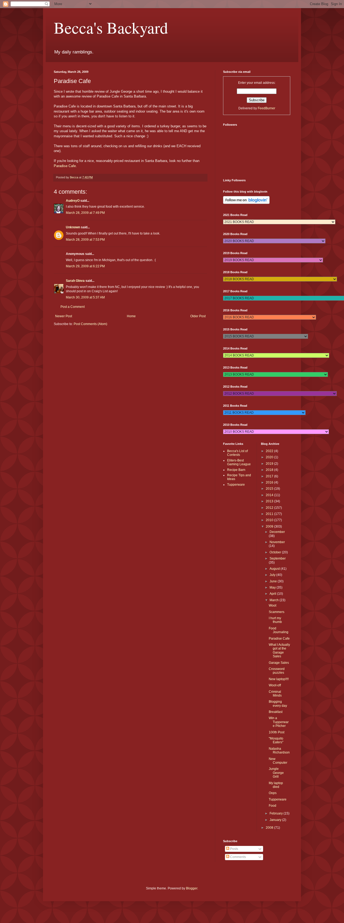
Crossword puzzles (277, 671)
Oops (273, 793)
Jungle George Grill (276, 772)
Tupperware (236, 484)
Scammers (276, 612)
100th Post (276, 732)
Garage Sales (279, 663)
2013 (270, 501)
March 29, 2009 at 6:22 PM (85, 266)
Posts (233, 849)
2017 (270, 476)
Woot (272, 605)
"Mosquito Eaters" (276, 740)
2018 (270, 470)
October (276, 552)
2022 (270, 451)
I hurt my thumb (275, 620)
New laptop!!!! (279, 679)
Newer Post (63, 316)
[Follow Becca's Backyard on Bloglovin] (246, 203)
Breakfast (275, 712)
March (275, 600)
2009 (270, 526)
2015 (270, 489)
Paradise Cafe (65, 166)
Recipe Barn (236, 470)
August (275, 569)
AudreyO (73, 201)
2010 (270, 520)
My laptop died (276, 785)
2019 (270, 464)
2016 (270, 482)
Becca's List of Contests (237, 453)
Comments (237, 857)
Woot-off (275, 685)
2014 (270, 495)
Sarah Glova (75, 281)
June (274, 581)
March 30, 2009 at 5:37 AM (85, 297)
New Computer (278, 761)
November (277, 542)
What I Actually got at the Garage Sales (279, 650)
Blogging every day (278, 703)
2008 (270, 828)
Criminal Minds (275, 693)
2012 (270, 508)
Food (272, 805)
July (273, 575)
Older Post (198, 316)
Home (131, 316)
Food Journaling (278, 630)
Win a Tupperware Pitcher (279, 722)
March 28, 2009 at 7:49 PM (85, 213)
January (276, 820)
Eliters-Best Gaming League (239, 462)
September (278, 558)
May (273, 587)
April (273, 594)
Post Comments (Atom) (90, 324)
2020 (270, 457)
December (277, 532)
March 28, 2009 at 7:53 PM (85, 239)
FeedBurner (266, 108)
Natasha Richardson (279, 750)
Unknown (73, 227)
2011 (270, 514)
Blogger (191, 888)
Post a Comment (72, 307)
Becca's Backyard (111, 27)
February (277, 813)
